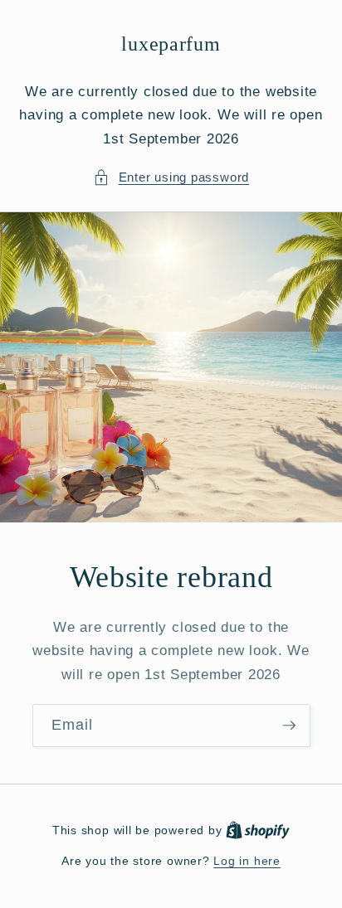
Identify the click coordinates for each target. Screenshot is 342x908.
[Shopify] (258, 830)
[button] (171, 178)
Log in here (246, 860)
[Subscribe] (289, 726)
